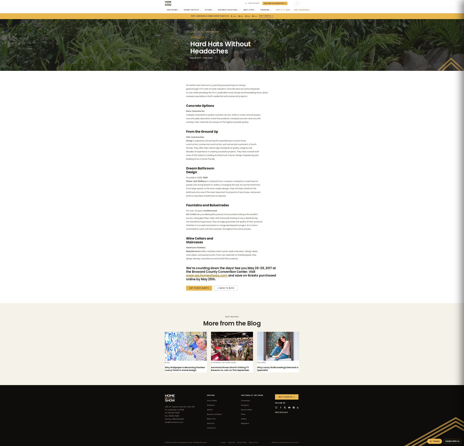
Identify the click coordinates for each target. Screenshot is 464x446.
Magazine (245, 423)
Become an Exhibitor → (275, 3)
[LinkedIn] (298, 407)
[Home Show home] (168, 3)
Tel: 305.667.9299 (172, 413)
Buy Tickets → (266, 16)
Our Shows (172, 10)
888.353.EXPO (281, 412)
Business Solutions (227, 10)
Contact (223, 442)
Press (243, 414)
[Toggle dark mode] (296, 3)
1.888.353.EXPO (254, 3)
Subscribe (231, 442)
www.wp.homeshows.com (206, 275)
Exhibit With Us (191, 10)
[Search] (291, 3)
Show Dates (212, 400)
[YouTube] (289, 407)
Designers (245, 405)
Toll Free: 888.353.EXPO (174, 419)
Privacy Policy (242, 442)
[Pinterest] (293, 407)
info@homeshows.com (174, 422)
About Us (211, 423)
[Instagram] (276, 407)
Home (193, 32)
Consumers (245, 400)
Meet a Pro (249, 10)
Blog (200, 32)
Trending (264, 10)
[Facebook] (280, 407)
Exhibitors (211, 405)
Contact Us (211, 428)
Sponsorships (246, 410)
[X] (285, 407)
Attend (208, 10)
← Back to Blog (225, 288)
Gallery (244, 419)
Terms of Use (253, 442)
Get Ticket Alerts (199, 288)
